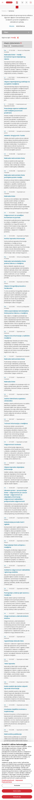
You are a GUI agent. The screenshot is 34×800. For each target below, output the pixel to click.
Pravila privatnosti (8, 780)
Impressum (19, 780)
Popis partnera (7, 782)
